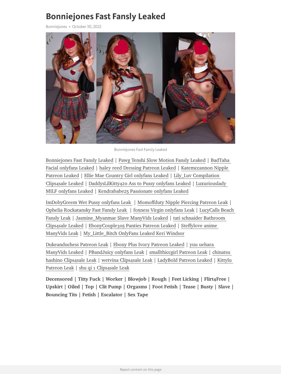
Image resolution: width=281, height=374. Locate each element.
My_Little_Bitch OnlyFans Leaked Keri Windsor (133, 233)
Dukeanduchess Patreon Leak (77, 244)
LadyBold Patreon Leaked (185, 260)
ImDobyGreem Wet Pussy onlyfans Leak (89, 202)
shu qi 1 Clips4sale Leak (104, 268)
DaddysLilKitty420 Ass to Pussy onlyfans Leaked (140, 183)
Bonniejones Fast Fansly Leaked (79, 160)
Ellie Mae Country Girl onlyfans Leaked (126, 175)
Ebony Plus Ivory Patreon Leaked (148, 244)
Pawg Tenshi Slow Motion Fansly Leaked (162, 160)
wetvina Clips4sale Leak (127, 260)
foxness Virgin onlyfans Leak (163, 210)
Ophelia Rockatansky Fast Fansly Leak (87, 210)
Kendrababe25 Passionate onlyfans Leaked (143, 191)
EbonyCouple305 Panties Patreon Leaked (132, 226)
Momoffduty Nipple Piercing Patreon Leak (182, 202)
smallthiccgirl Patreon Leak (178, 252)
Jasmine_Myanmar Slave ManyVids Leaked (122, 218)
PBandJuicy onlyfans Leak (116, 252)
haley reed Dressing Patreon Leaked (137, 168)
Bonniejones (56, 26)
